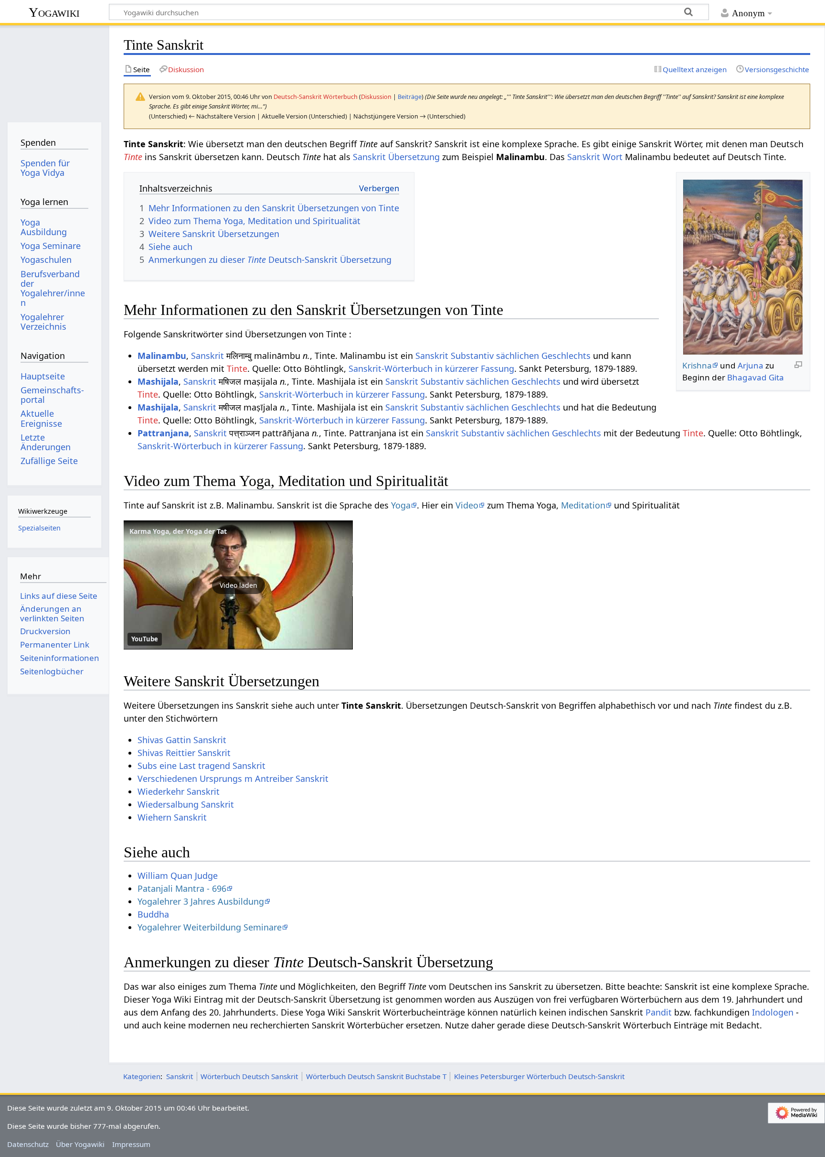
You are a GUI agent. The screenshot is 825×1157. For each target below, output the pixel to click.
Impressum (131, 1144)
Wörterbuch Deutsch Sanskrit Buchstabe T (376, 1076)
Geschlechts (566, 355)
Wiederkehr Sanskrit (179, 791)
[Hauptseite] (54, 70)
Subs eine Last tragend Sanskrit (201, 765)
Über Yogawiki (80, 1144)
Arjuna (750, 365)
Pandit (658, 1012)
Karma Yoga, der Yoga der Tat (178, 531)
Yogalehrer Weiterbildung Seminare (210, 927)
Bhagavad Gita (755, 377)
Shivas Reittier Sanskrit (184, 752)
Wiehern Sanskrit (172, 817)
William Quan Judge (178, 875)
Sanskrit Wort (595, 156)
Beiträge (410, 96)
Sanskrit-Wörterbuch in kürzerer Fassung (431, 368)
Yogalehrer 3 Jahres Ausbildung (201, 901)
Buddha (153, 914)
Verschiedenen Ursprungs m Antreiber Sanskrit (233, 778)
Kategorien (141, 1076)
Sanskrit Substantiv (454, 355)
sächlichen (517, 355)
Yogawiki (54, 12)
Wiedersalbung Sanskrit (186, 804)
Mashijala (158, 381)
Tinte (133, 156)
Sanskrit (207, 355)
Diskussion (376, 96)
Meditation (583, 505)
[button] (238, 584)
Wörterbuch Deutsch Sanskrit (249, 1076)
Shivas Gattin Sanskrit (182, 740)
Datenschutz (28, 1144)
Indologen (772, 1012)
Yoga (401, 505)
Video (466, 505)
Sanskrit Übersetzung (396, 156)
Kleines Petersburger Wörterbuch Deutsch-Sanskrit (539, 1076)
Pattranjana (163, 433)
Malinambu (162, 355)
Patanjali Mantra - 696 (182, 888)
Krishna (697, 365)
